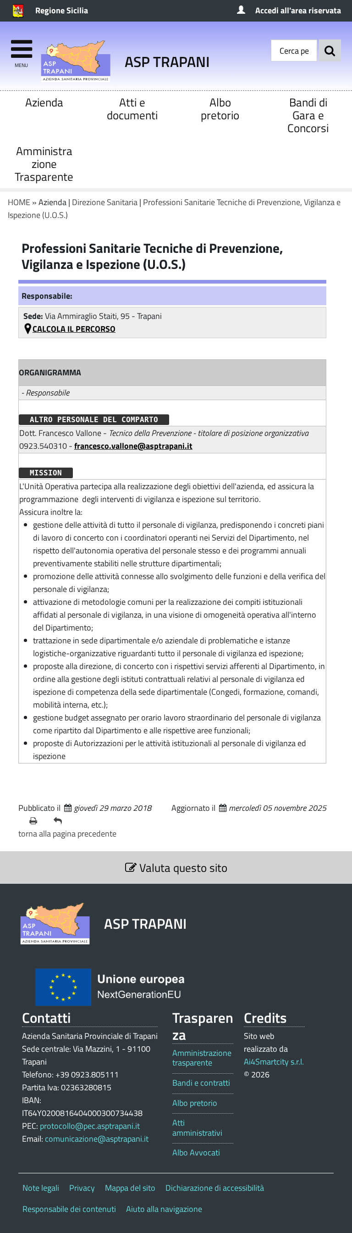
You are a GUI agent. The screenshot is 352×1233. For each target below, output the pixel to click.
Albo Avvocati (196, 1153)
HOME (19, 202)
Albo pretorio (220, 108)
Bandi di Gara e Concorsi (308, 115)
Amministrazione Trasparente (44, 163)
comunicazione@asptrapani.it (96, 1139)
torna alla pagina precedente (67, 833)
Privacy (82, 1188)
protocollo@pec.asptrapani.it (90, 1126)
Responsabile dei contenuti (69, 1209)
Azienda (44, 102)
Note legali (40, 1188)
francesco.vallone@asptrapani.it (133, 446)
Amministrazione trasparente (201, 1058)
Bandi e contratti (201, 1083)
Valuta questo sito (182, 867)
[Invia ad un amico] (62, 821)
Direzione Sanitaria (105, 202)
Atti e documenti (132, 108)
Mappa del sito (130, 1188)
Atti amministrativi (197, 1128)
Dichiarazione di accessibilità (214, 1188)
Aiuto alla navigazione (164, 1209)
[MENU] (21, 45)
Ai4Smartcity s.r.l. (274, 1061)
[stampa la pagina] (38, 821)
